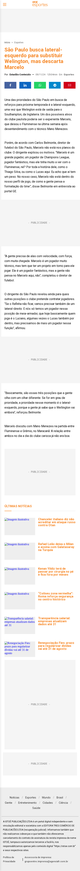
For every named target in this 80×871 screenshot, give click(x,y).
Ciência (63, 802)
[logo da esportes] (40, 4)
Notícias (14, 797)
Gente (8, 802)
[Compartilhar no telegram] (55, 85)
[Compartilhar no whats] (40, 85)
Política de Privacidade (9, 859)
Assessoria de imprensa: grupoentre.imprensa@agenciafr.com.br (46, 859)
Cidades (48, 802)
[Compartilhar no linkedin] (25, 85)
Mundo (46, 797)
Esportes (18, 42)
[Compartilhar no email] (70, 85)
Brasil (60, 797)
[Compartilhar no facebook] (10, 85)
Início (7, 42)
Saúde (36, 807)
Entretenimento (27, 802)
